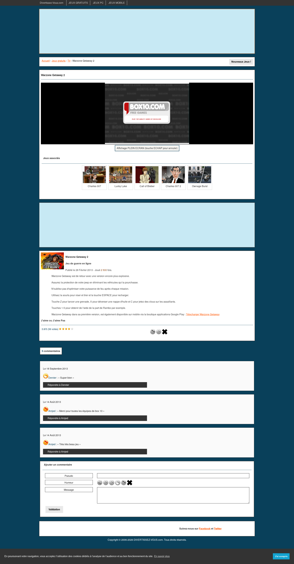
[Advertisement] (147, 31)
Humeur (68, 482)
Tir (69, 60)
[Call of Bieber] (147, 166)
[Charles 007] (94, 166)
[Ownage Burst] (200, 166)
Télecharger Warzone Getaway (203, 314)
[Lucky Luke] (120, 166)
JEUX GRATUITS (78, 2)
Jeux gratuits (59, 60)
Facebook (205, 528)
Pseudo (69, 476)
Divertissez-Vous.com (51, 2)
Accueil (46, 60)
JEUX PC (98, 2)
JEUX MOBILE (117, 2)
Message (69, 489)
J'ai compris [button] (281, 556)
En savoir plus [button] (162, 556)
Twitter (218, 528)
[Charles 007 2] (173, 166)
